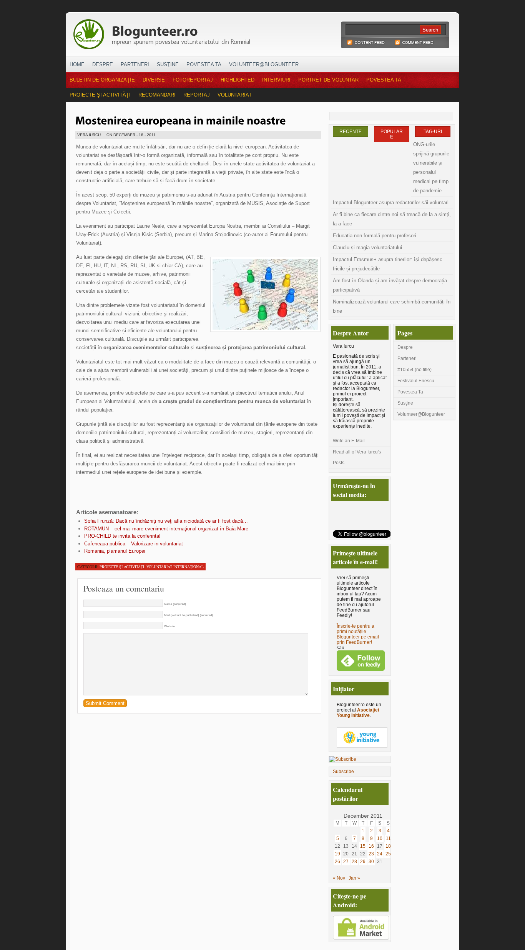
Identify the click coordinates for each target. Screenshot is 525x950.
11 (388, 838)
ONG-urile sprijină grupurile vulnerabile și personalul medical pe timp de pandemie (431, 167)
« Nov (339, 878)
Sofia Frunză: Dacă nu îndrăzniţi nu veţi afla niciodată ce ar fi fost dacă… (166, 521)
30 (371, 861)
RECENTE (350, 131)
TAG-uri (433, 131)
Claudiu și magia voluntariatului (367, 247)
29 (363, 861)
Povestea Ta (203, 64)
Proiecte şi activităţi (100, 95)
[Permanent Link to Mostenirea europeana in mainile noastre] (180, 119)
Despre (102, 64)
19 (337, 854)
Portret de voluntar (328, 80)
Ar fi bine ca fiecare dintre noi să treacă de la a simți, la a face (392, 219)
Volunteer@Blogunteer (264, 64)
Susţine (168, 64)
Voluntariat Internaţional (175, 566)
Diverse (154, 80)
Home (77, 64)
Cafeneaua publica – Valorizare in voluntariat (133, 544)
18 (388, 846)
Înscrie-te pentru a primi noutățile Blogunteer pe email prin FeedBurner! (358, 634)
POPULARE (391, 134)
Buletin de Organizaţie (102, 80)
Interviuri (276, 80)
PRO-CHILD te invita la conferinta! (122, 536)
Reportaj (196, 95)
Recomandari (157, 95)
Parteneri (135, 64)
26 (337, 861)
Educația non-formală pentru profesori (374, 235)
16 (371, 846)
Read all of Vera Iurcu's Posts (357, 457)
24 (379, 854)
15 (363, 846)
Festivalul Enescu (415, 380)
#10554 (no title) (414, 369)
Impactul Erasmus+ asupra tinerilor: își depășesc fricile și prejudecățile (387, 264)
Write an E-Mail (349, 440)
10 (379, 838)
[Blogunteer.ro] (215, 32)
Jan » (354, 878)
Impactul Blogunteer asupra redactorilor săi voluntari (391, 202)
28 (354, 861)
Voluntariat (235, 95)
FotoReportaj (193, 80)
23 (371, 854)
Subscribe (343, 771)
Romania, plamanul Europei (114, 551)
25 (388, 854)
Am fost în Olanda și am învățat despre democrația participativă (390, 285)
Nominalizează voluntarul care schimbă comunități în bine (391, 306)
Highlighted (237, 80)
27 (346, 861)
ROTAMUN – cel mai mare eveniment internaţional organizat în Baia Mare (166, 529)
